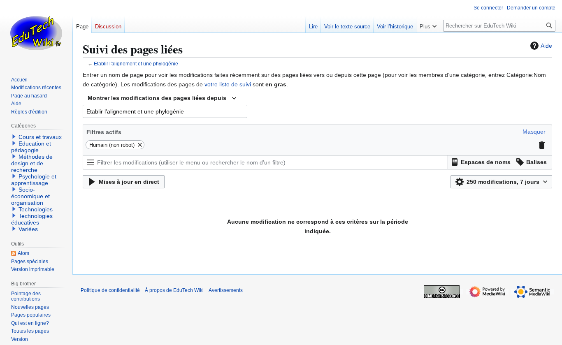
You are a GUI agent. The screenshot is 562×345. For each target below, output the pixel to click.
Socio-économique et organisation (30, 196)
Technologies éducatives (32, 219)
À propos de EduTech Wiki (174, 290)
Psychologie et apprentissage (33, 179)
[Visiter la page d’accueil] (36, 33)
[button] (534, 131)
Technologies (36, 209)
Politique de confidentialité (110, 290)
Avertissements (226, 290)
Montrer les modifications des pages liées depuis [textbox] (157, 98)
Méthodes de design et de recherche (32, 163)
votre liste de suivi (227, 84)
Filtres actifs (103, 132)
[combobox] (162, 98)
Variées (28, 229)
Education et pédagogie (31, 146)
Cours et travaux (40, 137)
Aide (546, 45)
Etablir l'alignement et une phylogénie (136, 63)
